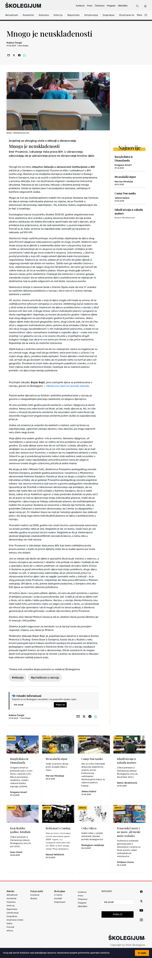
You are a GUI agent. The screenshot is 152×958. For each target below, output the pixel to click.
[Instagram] (141, 923)
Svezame (34, 895)
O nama (58, 895)
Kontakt (58, 898)
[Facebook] (141, 895)
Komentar (28, 15)
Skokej (33, 898)
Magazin (111, 5)
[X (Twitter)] (141, 904)
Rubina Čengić (14, 42)
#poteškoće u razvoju (45, 677)
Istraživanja (91, 15)
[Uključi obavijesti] (148, 5)
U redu (142, 952)
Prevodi (10, 927)
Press (89, 5)
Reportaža (73, 15)
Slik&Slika (123, 5)
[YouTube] (141, 913)
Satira (9, 923)
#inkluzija (17, 677)
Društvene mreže (129, 15)
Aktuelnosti (11, 15)
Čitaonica (99, 5)
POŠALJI (117, 914)
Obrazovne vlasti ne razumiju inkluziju (67, 385)
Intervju (58, 15)
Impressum (59, 902)
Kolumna (44, 15)
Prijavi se (60, 704)
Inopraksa (108, 15)
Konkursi (80, 5)
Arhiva (10, 930)
